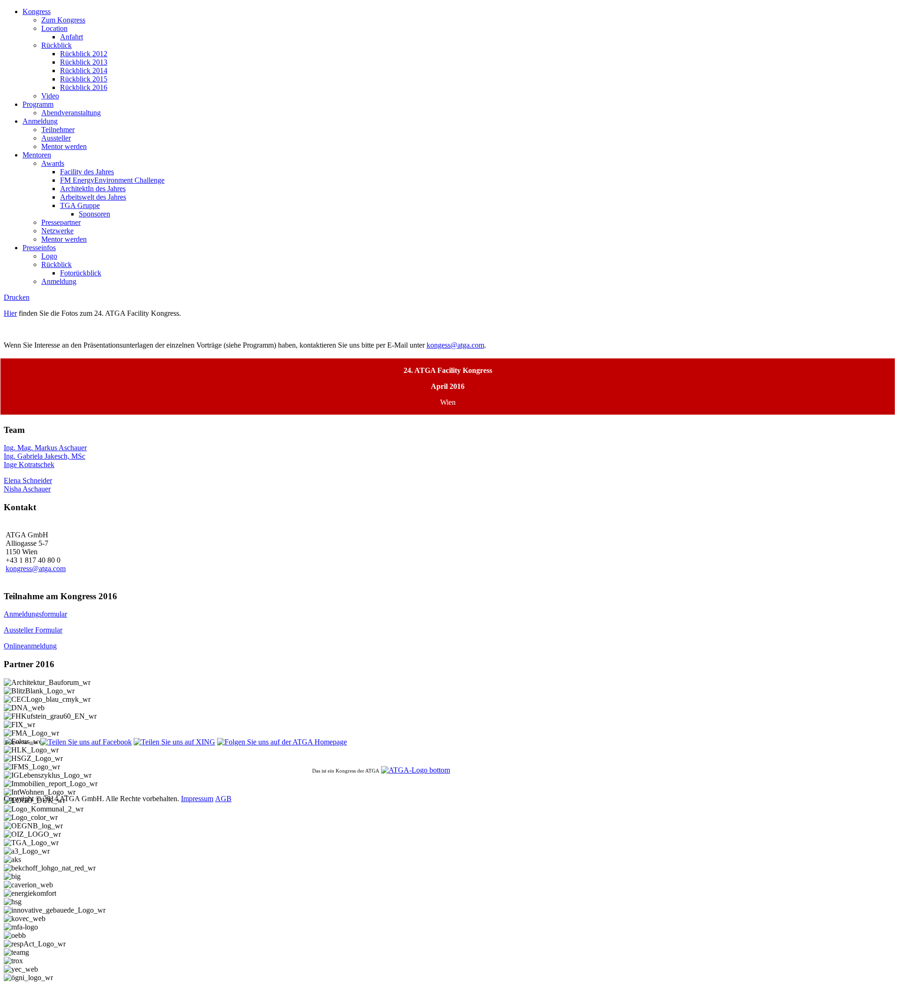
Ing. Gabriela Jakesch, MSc (44, 456)
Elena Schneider (28, 480)
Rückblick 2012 (83, 54)
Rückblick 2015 (83, 79)
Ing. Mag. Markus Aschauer (45, 448)
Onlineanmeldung (30, 646)
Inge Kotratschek (29, 465)
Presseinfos (39, 248)
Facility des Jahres (87, 172)
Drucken (17, 297)
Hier (10, 313)
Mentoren (36, 155)
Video (50, 96)
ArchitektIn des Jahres (93, 189)
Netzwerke (57, 231)
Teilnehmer (58, 130)
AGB (223, 799)
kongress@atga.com (36, 569)
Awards (52, 163)
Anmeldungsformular (35, 614)
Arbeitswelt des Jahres (93, 197)
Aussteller (56, 138)
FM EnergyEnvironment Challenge (112, 180)
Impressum (197, 799)
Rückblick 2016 (83, 87)
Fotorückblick (80, 273)
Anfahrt (71, 37)
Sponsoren (94, 214)
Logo (49, 256)
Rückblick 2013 (83, 62)
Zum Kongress (63, 20)
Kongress (36, 11)
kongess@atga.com (455, 345)
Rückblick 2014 (83, 70)
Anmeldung (40, 121)
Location (54, 28)
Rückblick (56, 45)
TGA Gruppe (80, 205)
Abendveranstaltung (71, 113)
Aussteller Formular (33, 630)
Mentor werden (64, 146)
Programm (37, 104)
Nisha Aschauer (27, 489)
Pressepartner (61, 222)
